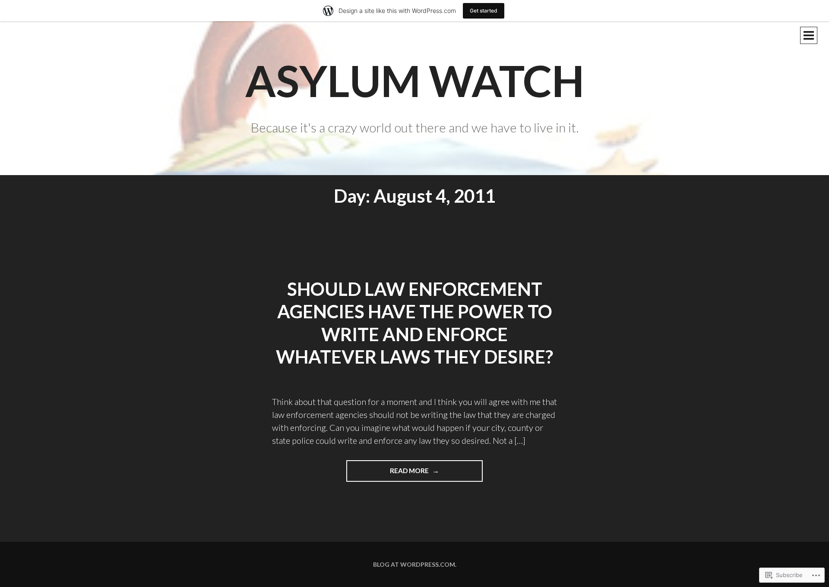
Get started (483, 10)
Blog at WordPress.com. (414, 564)
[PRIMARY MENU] (808, 35)
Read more (388, 474)
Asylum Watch (414, 80)
